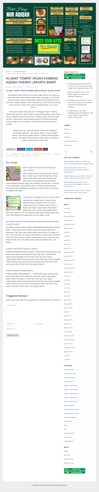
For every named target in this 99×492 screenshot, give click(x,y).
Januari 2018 (68, 308)
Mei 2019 (67, 284)
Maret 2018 (67, 300)
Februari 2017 (68, 320)
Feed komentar (68, 459)
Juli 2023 (67, 232)
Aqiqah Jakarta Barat (19, 71)
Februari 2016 (68, 328)
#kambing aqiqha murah (41, 154)
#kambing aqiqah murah (20, 154)
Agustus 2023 (68, 228)
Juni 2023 (67, 236)
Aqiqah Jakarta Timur (71, 397)
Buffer (45, 149)
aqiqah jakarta (68, 381)
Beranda (8, 71)
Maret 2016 (67, 324)
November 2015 (69, 340)
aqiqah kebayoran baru (71, 409)
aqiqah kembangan (70, 417)
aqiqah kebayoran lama (71, 413)
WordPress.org (68, 463)
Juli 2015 (67, 355)
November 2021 (69, 252)
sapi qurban (68, 437)
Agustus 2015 (68, 351)
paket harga (68, 145)
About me (67, 129)
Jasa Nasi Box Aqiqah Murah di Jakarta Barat (41, 197)
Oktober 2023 (68, 220)
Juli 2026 (67, 208)
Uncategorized (68, 441)
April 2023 (67, 244)
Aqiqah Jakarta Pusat (71, 389)
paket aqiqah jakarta (70, 141)
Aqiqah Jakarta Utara (71, 401)
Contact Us (67, 133)
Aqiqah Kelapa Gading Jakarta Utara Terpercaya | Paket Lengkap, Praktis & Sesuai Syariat (76, 184)
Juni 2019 (67, 280)
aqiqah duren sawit (70, 373)
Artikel (66, 425)
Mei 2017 (67, 312)
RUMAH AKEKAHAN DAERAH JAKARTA (22, 249)
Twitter (30, 149)
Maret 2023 (67, 248)
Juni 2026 (67, 212)
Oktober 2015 (68, 343)
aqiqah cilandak (69, 369)
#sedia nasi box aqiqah (30, 156)
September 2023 (69, 224)
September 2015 (69, 347)
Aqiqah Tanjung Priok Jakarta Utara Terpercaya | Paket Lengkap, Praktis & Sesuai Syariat (76, 170)
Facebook (21, 149)
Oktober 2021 (68, 256)
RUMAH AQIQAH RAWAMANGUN (19, 271)
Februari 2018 (68, 304)
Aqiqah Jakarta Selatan (71, 393)
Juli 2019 (67, 276)
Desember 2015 (69, 336)
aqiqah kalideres (69, 405)
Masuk (66, 451)
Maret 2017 (67, 316)
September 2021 (69, 260)
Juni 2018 (67, 288)
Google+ (38, 149)
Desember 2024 (69, 216)
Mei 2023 (67, 240)
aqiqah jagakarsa (69, 377)
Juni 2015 (67, 359)
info (65, 429)
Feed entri (67, 455)
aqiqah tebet (68, 421)
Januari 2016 (68, 332)
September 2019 (69, 268)
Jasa (51, 105)
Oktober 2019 (68, 264)
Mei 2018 (67, 292)
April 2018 (67, 296)
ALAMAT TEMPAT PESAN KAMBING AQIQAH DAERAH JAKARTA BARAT (33, 91)
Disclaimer (67, 137)
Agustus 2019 (68, 272)
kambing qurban (69, 433)
